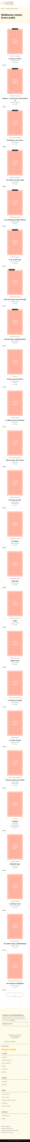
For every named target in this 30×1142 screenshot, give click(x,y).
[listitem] (2, 1049)
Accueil (2, 8)
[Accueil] (7, 3)
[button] (18, 994)
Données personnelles (7, 1128)
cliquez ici (13, 1020)
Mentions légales (5, 1126)
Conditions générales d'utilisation (9, 1130)
